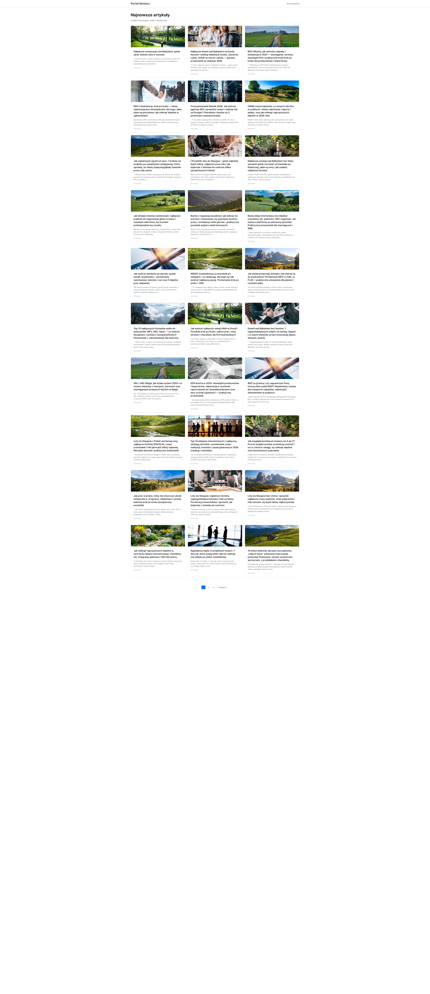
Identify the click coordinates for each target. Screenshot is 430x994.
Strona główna (293, 3)
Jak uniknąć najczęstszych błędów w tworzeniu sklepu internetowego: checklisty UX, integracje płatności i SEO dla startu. (157, 553)
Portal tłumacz (140, 3)
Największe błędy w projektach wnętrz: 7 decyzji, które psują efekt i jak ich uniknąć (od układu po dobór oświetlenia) (213, 553)
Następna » (223, 587)
